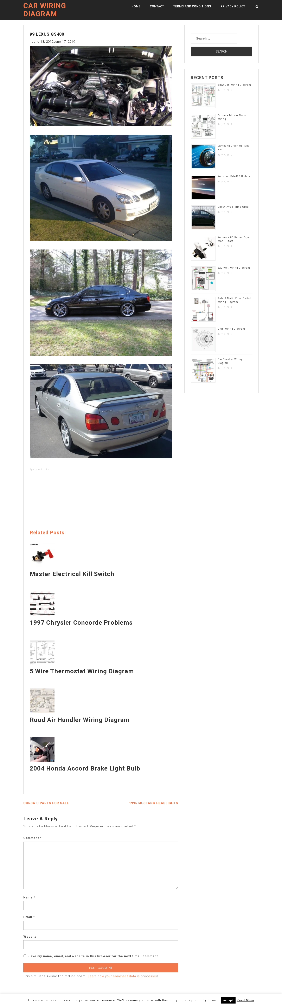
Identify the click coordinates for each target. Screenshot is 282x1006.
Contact (157, 6)
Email (29, 917)
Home (136, 6)
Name (29, 897)
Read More (245, 1000)
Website (30, 936)
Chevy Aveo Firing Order (234, 206)
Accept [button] (228, 1000)
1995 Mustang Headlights (153, 803)
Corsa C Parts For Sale (46, 803)
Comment (32, 838)
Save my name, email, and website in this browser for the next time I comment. (93, 956)
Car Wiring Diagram (44, 10)
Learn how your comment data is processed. (123, 976)
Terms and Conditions (192, 6)
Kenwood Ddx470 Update (234, 176)
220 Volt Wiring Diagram (234, 267)
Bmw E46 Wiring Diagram (234, 84)
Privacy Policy (232, 6)
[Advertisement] (101, 501)
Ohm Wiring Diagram (231, 328)
